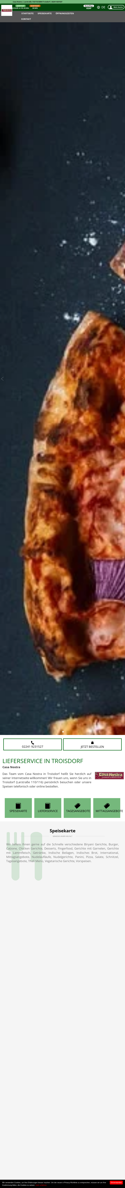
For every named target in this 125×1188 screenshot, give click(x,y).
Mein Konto (118, 7)
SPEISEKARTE (18, 811)
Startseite (27, 13)
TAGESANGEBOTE (78, 811)
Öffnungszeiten (65, 13)
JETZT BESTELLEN (92, 747)
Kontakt (26, 19)
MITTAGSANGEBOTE (108, 811)
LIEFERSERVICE (48, 811)
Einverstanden (116, 1182)
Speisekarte (45, 13)
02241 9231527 (32, 746)
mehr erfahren (41, 1185)
